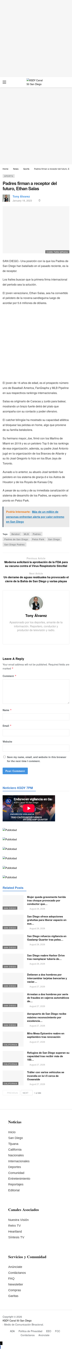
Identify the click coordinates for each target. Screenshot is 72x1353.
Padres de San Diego (16, 539)
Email (7, 725)
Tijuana (13, 1144)
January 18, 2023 (22, 200)
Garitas (13, 1296)
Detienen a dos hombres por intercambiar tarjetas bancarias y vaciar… (47, 978)
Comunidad (16, 1173)
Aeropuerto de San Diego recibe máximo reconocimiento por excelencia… (46, 1017)
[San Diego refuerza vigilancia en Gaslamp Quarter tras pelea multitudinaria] (13, 941)
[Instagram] (41, 637)
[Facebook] (30, 637)
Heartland (15, 1231)
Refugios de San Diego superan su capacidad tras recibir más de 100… (48, 1056)
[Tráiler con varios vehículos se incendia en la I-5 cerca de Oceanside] (13, 1077)
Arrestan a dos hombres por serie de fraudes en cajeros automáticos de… (48, 997)
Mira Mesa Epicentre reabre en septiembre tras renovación (45, 1035)
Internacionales (19, 1161)
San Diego (54, 539)
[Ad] (36, 38)
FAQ (11, 1278)
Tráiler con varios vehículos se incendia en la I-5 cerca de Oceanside (45, 1075)
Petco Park (38, 539)
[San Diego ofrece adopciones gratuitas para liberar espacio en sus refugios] (13, 922)
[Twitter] (36, 637)
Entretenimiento (19, 1178)
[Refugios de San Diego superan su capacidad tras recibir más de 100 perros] (13, 1058)
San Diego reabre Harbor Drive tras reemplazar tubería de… (46, 957)
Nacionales (16, 1155)
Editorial (14, 1190)
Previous (12, 1092)
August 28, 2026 (37, 908)
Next (25, 1092)
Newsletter (15, 1284)
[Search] (66, 82)
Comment (9, 676)
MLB (26, 533)
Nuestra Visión (18, 1220)
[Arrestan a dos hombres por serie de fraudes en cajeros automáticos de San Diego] (13, 999)
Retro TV (14, 1225)
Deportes (14, 1167)
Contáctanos (17, 1273)
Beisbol (16, 533)
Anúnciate (15, 1267)
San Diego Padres (14, 544)
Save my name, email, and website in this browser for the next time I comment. (36, 759)
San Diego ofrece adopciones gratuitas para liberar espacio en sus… (46, 919)
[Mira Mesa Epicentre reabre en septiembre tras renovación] (13, 1039)
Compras (14, 1290)
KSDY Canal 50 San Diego (17, 1320)
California (10, 1044)
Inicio (12, 1132)
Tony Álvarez (21, 196)
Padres (37, 533)
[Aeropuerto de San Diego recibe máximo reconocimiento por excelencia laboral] (13, 1019)
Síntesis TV (16, 1237)
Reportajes (15, 1184)
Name (7, 710)
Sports (8, 176)
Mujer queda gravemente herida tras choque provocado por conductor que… (46, 900)
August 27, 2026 (37, 986)
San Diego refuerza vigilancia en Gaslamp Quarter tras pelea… (46, 937)
